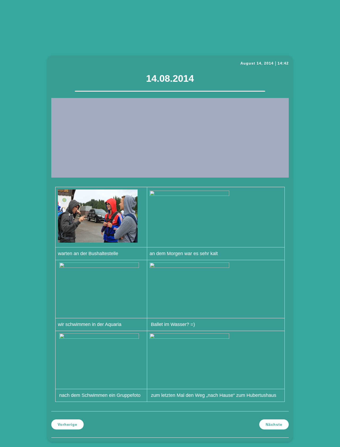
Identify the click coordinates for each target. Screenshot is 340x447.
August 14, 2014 (257, 63)
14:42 (283, 63)
